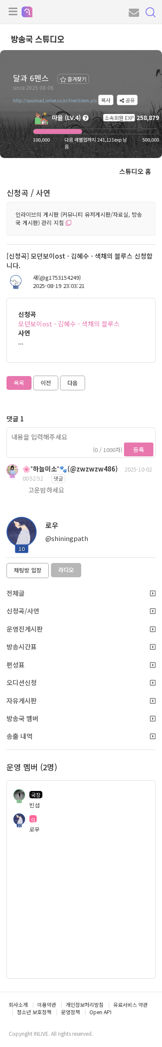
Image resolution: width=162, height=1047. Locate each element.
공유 (129, 100)
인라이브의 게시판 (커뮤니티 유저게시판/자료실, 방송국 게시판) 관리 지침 (79, 218)
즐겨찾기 (76, 78)
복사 (106, 100)
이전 (46, 383)
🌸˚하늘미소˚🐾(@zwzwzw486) (70, 468)
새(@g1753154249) (57, 278)
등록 (138, 449)
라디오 (66, 570)
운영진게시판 (24, 628)
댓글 (58, 478)
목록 (19, 383)
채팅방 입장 (27, 570)
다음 (72, 383)
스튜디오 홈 (135, 171)
